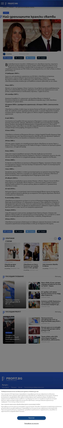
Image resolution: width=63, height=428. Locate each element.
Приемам (31, 418)
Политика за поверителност (16, 402)
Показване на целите (31, 423)
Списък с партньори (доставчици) (11, 413)
